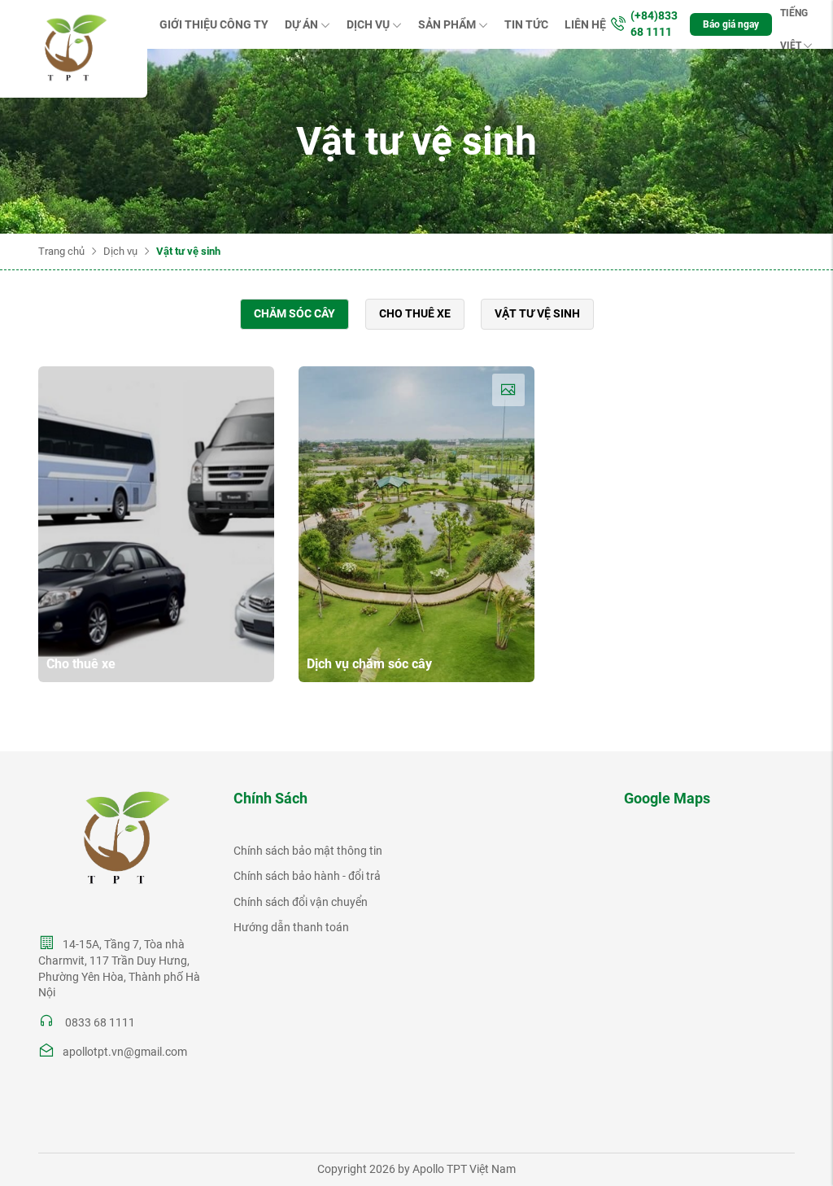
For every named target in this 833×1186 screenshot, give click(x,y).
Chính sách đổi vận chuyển (300, 901)
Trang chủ (61, 251)
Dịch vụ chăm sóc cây (369, 664)
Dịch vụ (368, 24)
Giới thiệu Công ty (213, 24)
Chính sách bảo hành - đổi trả (307, 875)
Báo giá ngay (731, 24)
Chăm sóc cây (294, 313)
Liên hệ (585, 24)
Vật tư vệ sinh (537, 313)
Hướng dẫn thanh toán (291, 927)
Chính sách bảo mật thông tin (307, 850)
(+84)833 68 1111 (654, 23)
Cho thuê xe (415, 313)
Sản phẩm (447, 24)
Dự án (301, 24)
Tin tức (526, 24)
